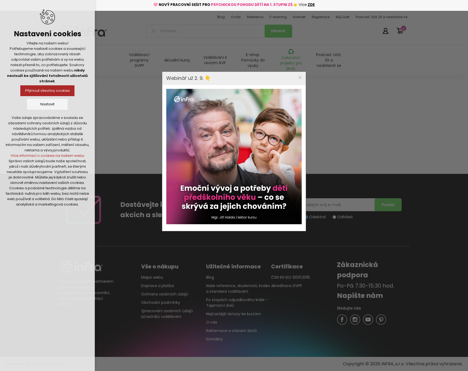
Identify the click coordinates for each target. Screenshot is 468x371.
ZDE (311, 4)
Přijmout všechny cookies (47, 90)
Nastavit (47, 104)
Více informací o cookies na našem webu (47, 155)
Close (300, 77)
